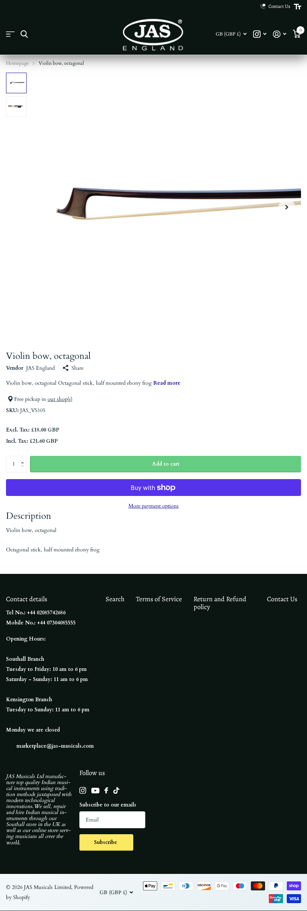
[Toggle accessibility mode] (297, 7)
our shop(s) (60, 399)
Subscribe (106, 842)
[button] (287, 207)
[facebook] (106, 790)
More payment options (153, 505)
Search (115, 598)
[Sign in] (279, 34)
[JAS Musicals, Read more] (260, 34)
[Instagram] (82, 790)
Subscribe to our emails (107, 804)
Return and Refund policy (220, 602)
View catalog (10, 34)
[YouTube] (95, 790)
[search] (24, 34)
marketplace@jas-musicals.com (55, 746)
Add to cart (165, 463)
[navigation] (16, 83)
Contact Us (282, 598)
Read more (166, 383)
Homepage (17, 63)
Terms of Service (159, 598)
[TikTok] (116, 790)
